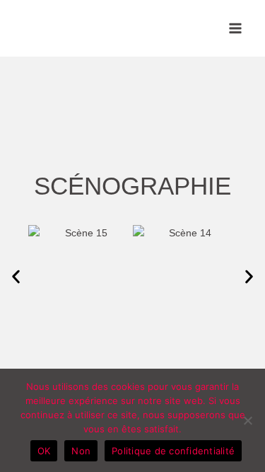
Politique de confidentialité (173, 450)
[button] (16, 277)
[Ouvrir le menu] (235, 28)
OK (44, 450)
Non (80, 450)
